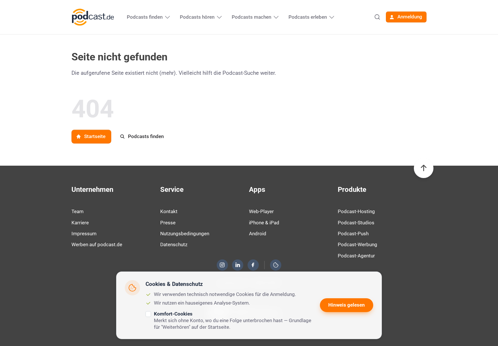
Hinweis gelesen (346, 305)
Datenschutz (173, 244)
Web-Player (261, 211)
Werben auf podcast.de (96, 244)
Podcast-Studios (356, 222)
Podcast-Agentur (356, 256)
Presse (168, 222)
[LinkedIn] (238, 265)
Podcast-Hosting (356, 211)
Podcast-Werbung (357, 244)
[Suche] (377, 17)
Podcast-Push (353, 233)
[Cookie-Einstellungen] (276, 265)
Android (257, 233)
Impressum (84, 233)
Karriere (80, 222)
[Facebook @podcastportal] (253, 265)
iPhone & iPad (264, 222)
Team (77, 211)
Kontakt (169, 211)
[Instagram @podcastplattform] (222, 265)
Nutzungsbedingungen (184, 233)
